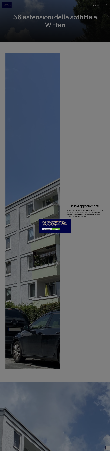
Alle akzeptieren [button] (56, 229)
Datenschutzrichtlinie (46, 226)
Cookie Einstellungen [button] (47, 229)
